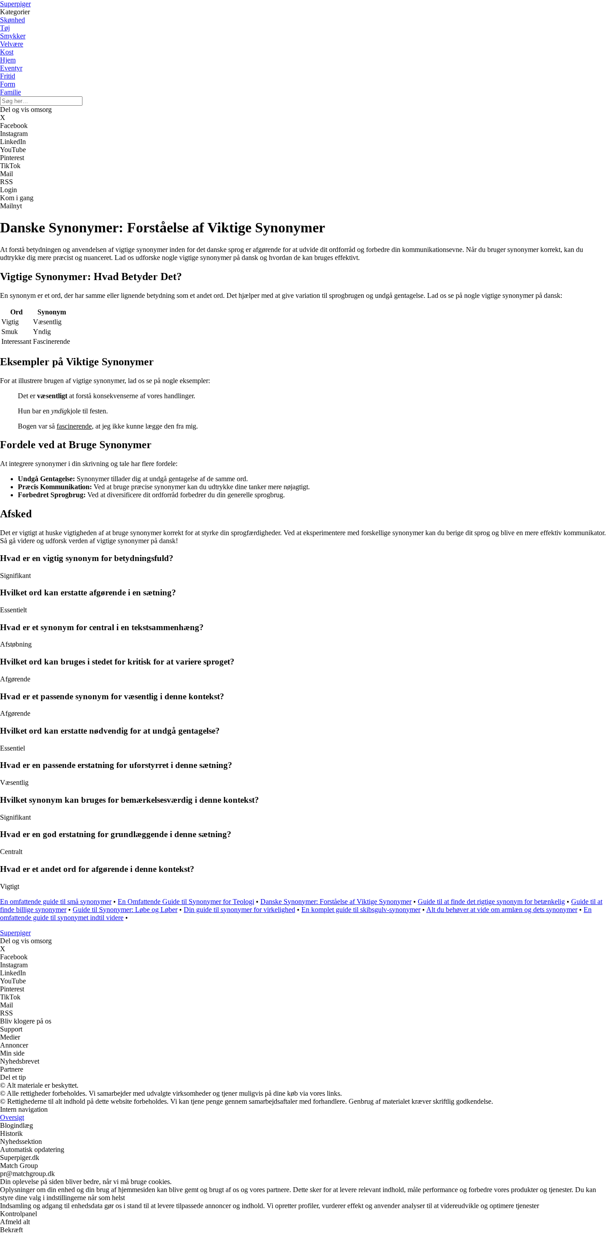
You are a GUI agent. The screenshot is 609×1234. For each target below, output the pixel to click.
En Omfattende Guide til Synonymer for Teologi (186, 901)
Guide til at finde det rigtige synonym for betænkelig (491, 901)
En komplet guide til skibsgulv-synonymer (360, 909)
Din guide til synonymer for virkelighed (239, 909)
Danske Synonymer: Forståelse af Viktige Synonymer (335, 901)
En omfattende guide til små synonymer (55, 901)
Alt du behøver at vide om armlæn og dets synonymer (501, 909)
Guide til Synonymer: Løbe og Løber (125, 909)
